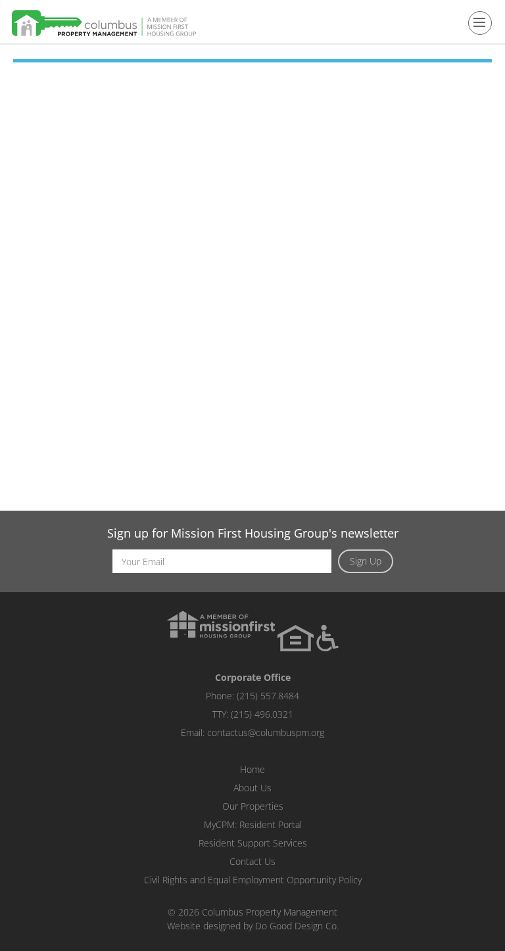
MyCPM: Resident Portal (253, 824)
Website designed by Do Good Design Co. (253, 925)
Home (252, 769)
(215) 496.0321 (262, 714)
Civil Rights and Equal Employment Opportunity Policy (253, 879)
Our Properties (252, 806)
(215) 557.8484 (268, 695)
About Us (252, 787)
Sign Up (365, 561)
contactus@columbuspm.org (265, 732)
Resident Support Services (253, 843)
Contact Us (252, 861)
